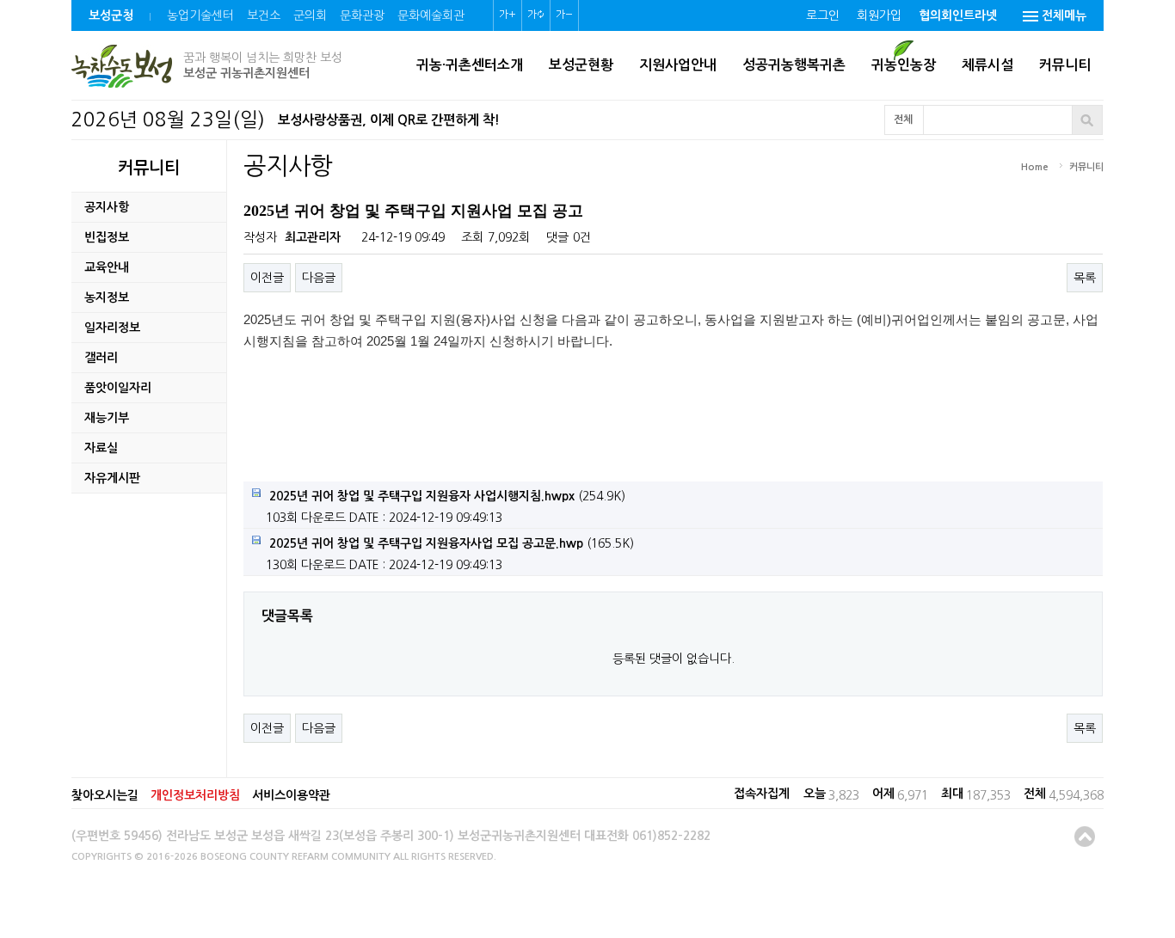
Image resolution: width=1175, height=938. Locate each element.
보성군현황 (581, 64)
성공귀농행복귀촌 (794, 64)
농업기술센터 (200, 15)
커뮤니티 (1065, 64)
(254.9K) (447, 496)
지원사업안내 (678, 64)
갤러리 (101, 358)
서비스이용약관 (291, 795)
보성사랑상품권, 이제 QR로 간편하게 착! (389, 119)
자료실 (101, 448)
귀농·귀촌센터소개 (469, 64)
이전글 (267, 278)
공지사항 (106, 207)
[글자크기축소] (564, 15)
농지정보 (106, 297)
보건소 (263, 15)
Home (1035, 167)
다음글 (318, 278)
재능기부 (106, 418)
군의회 (310, 15)
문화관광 (362, 15)
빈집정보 (106, 237)
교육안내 (106, 267)
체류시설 (987, 64)
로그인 (823, 15)
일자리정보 (112, 328)
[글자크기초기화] (536, 15)
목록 (1084, 278)
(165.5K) (451, 543)
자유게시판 (112, 478)
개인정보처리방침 (195, 795)
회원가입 (879, 15)
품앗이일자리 (117, 388)
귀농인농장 (903, 64)
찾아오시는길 (104, 795)
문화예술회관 (430, 15)
